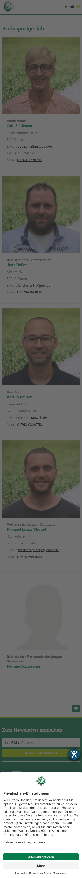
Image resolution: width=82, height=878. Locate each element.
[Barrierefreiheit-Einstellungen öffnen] (74, 754)
